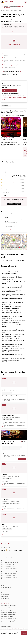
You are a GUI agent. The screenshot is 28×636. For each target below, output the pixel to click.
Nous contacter (4, 596)
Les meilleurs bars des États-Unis (9, 621)
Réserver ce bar (21, 458)
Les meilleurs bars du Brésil (7, 607)
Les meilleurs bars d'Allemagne (8, 612)
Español (21, 550)
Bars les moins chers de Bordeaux (9, 568)
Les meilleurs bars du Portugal (8, 620)
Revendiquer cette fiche (14, 31)
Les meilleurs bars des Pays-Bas (8, 618)
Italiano (15, 550)
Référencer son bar (5, 584)
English (9, 550)
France (7, 10)
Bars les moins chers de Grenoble (9, 557)
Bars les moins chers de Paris (8, 566)
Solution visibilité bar (6, 587)
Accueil (2, 10)
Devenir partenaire (5, 594)
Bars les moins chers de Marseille (9, 577)
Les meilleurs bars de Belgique (8, 605)
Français (3, 550)
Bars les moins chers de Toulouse (9, 570)
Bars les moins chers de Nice (8, 575)
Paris (20, 10)
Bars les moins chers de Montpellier (9, 571)
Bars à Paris (4, 12)
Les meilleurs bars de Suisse (8, 610)
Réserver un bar (9, 91)
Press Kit (3, 600)
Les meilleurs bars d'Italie (7, 616)
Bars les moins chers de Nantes (8, 573)
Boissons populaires (6, 578)
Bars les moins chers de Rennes (8, 560)
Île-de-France (14, 10)
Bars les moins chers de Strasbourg (9, 562)
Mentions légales (5, 598)
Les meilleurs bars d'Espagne (8, 614)
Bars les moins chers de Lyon (8, 559)
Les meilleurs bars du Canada (8, 609)
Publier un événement (6, 585)
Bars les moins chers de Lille (8, 564)
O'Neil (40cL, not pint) (13, 12)
